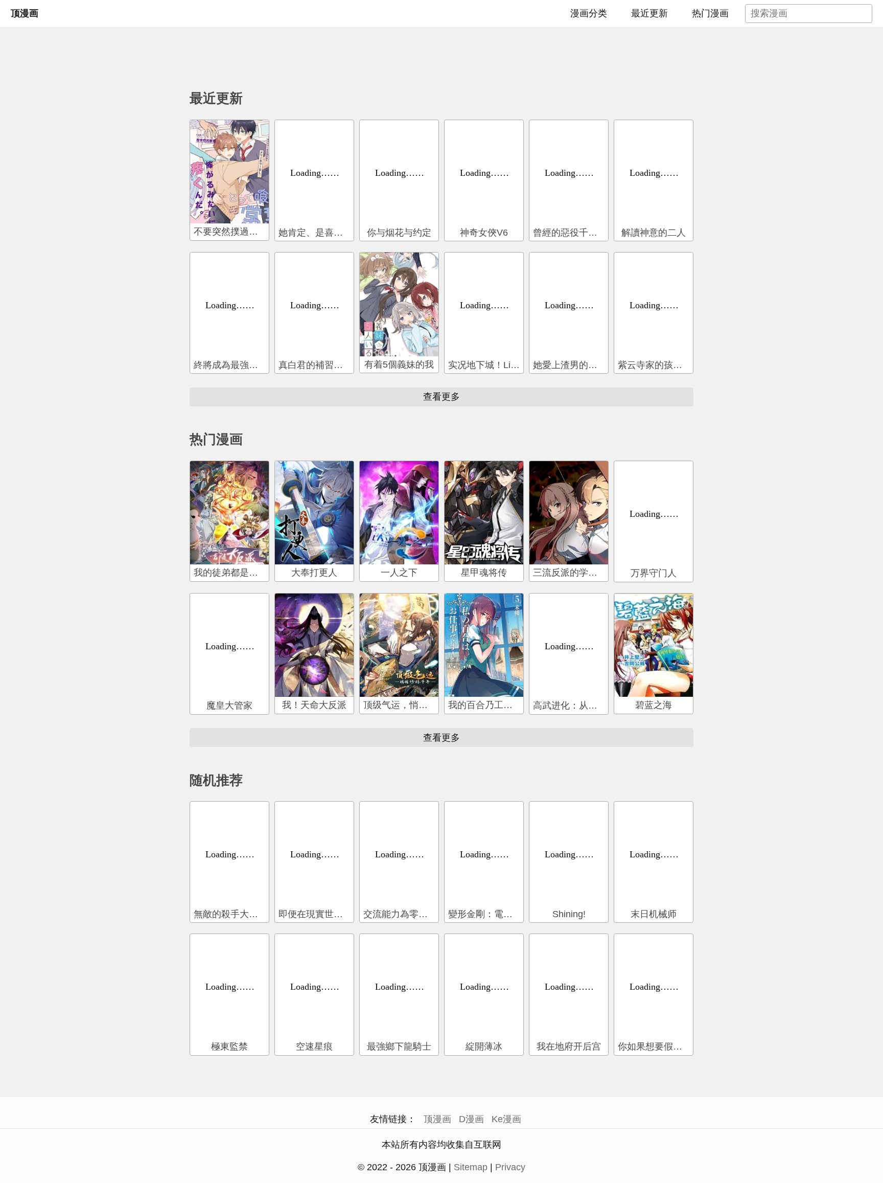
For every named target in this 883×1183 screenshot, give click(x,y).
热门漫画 (710, 13)
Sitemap (470, 1167)
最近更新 (649, 13)
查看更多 (441, 396)
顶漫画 (24, 13)
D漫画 (471, 1119)
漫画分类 (588, 13)
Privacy (510, 1167)
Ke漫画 (506, 1119)
